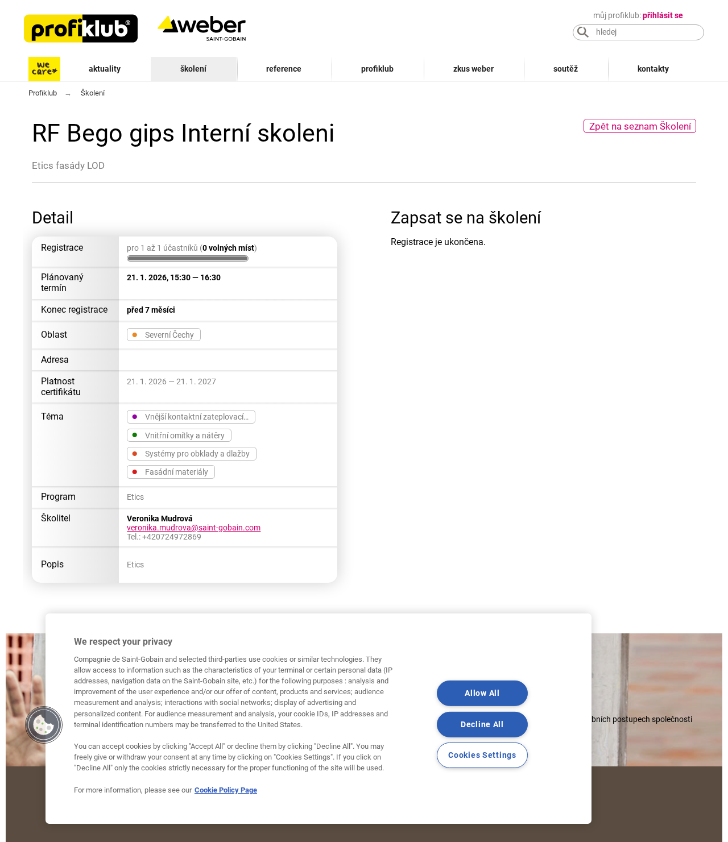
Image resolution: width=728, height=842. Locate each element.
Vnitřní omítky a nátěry (177, 435)
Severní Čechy (162, 334)
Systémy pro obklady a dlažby (190, 453)
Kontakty (653, 69)
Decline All (482, 724)
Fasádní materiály (169, 471)
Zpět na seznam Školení (640, 126)
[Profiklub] (81, 28)
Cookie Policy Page (226, 790)
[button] (44, 725)
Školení (193, 69)
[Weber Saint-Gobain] (213, 28)
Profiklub (377, 69)
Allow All (482, 693)
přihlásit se (663, 15)
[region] (319, 718)
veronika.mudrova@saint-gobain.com (193, 527)
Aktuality (105, 69)
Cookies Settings (482, 755)
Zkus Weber (473, 69)
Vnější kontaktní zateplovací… (189, 416)
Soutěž (565, 69)
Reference (283, 69)
